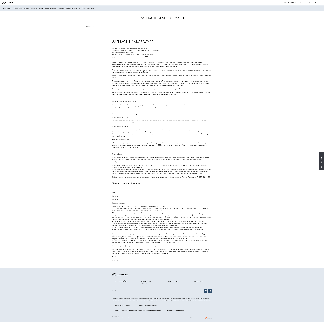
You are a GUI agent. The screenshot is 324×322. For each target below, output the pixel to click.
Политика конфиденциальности (148, 305)
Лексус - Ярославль (315, 3)
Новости (77, 8)
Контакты (90, 8)
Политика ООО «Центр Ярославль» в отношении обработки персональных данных (138, 310)
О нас (84, 8)
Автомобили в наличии (21, 8)
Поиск (304, 3)
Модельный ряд (7, 8)
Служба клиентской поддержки (121, 290)
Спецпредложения (37, 8)
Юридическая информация (122, 305)
